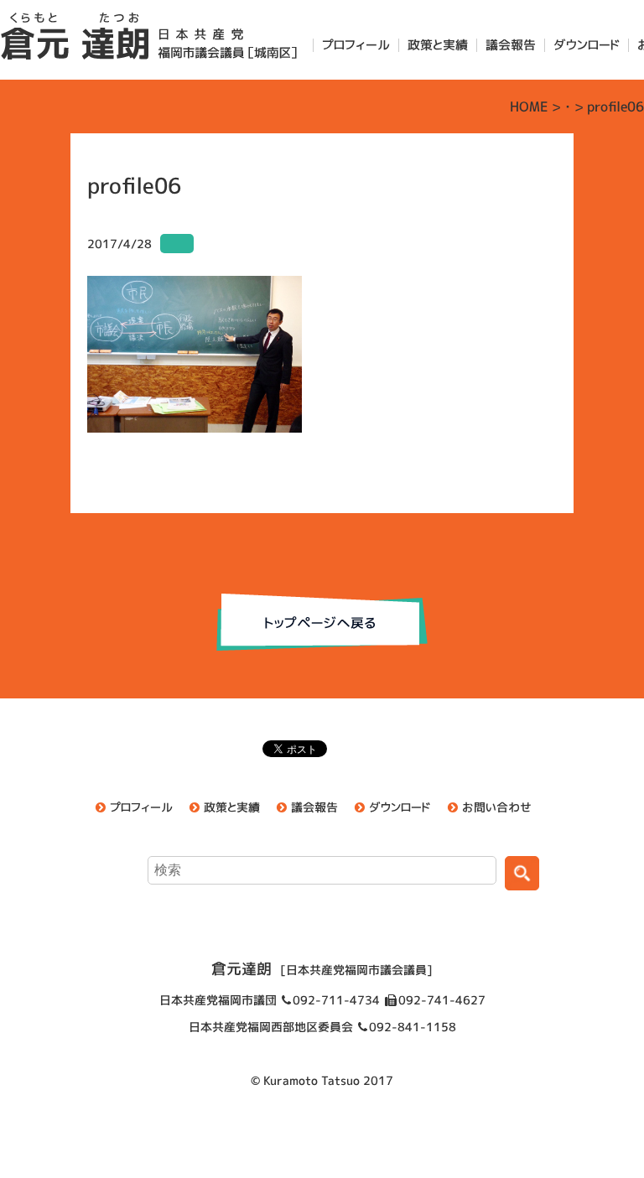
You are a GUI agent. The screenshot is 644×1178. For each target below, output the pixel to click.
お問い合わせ (497, 807)
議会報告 (511, 45)
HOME (529, 106)
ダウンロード (586, 45)
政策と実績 (438, 45)
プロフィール (356, 45)
